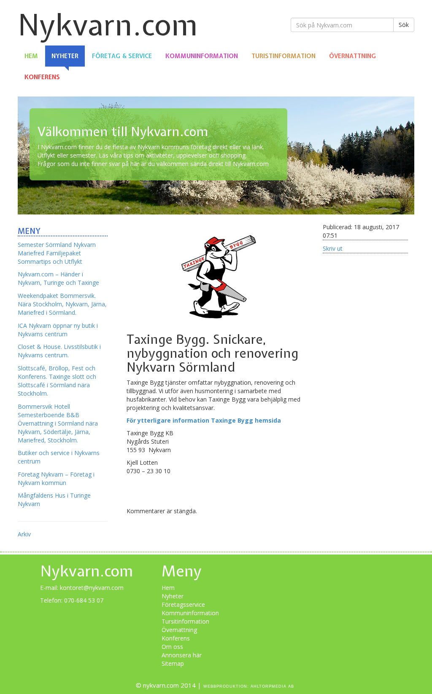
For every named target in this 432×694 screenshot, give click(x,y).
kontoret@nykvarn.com (92, 588)
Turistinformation (283, 56)
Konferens (42, 77)
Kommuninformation (201, 56)
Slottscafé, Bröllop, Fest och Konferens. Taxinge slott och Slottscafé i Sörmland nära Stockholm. (57, 380)
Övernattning (352, 56)
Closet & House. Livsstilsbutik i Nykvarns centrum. (59, 351)
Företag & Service (122, 56)
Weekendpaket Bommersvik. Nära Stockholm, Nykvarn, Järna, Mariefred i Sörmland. (62, 304)
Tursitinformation (185, 621)
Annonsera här (182, 655)
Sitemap (173, 663)
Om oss (172, 647)
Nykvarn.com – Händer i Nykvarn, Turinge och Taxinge (58, 278)
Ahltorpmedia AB (272, 686)
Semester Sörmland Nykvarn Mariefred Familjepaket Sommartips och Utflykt (57, 253)
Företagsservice (183, 604)
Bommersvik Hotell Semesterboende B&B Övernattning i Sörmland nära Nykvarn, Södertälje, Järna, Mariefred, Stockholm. (58, 423)
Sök (404, 25)
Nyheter (64, 56)
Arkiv (24, 534)
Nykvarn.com (108, 24)
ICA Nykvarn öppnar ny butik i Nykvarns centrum (58, 330)
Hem (31, 56)
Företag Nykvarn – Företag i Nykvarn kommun (56, 478)
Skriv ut (333, 248)
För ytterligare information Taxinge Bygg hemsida (204, 420)
